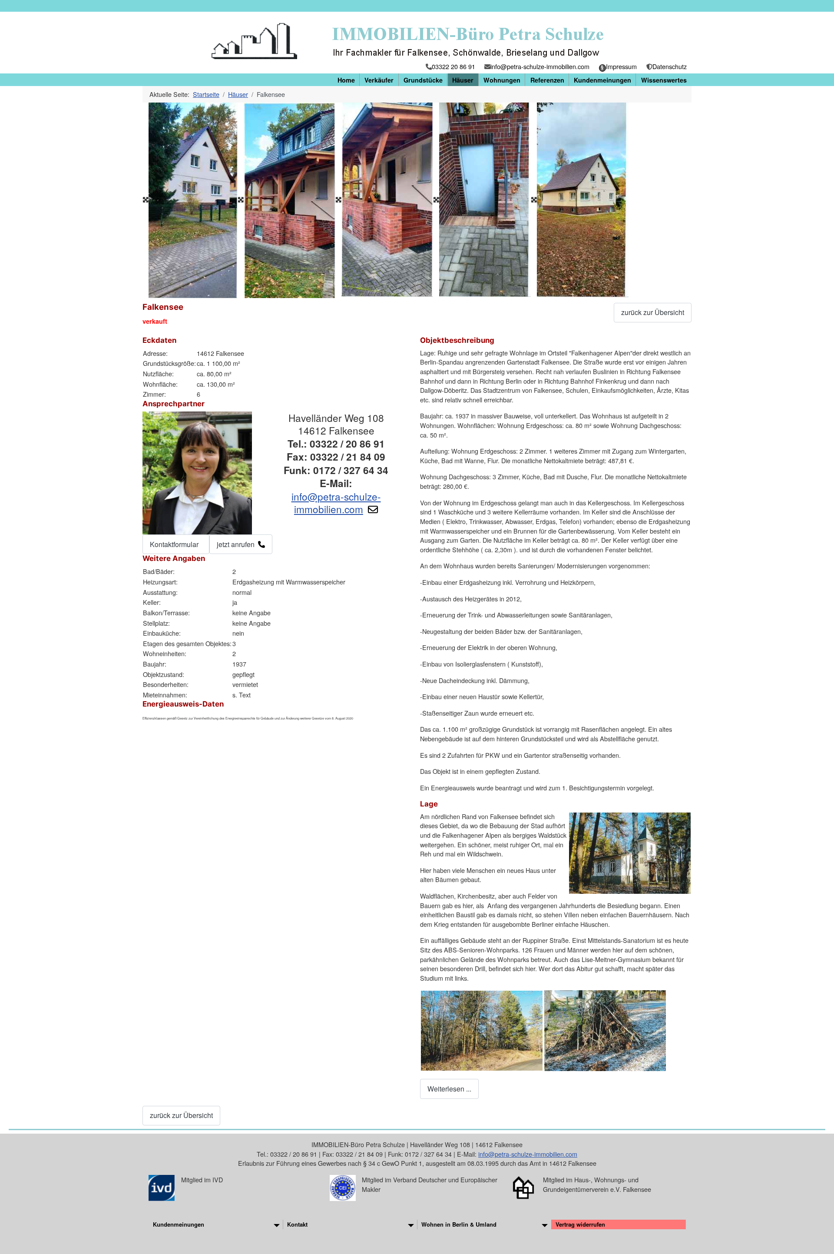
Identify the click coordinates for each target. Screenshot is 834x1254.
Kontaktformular (174, 544)
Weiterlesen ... (449, 1089)
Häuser (462, 80)
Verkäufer (379, 80)
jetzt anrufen (236, 544)
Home (346, 80)
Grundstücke (423, 80)
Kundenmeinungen (602, 80)
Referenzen (547, 80)
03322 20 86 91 (453, 66)
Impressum (621, 66)
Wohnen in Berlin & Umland (458, 1224)
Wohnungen (501, 80)
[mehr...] (276, 1224)
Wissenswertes (664, 80)
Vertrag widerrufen (580, 1224)
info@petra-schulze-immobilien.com (539, 66)
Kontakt (297, 1224)
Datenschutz (669, 66)
